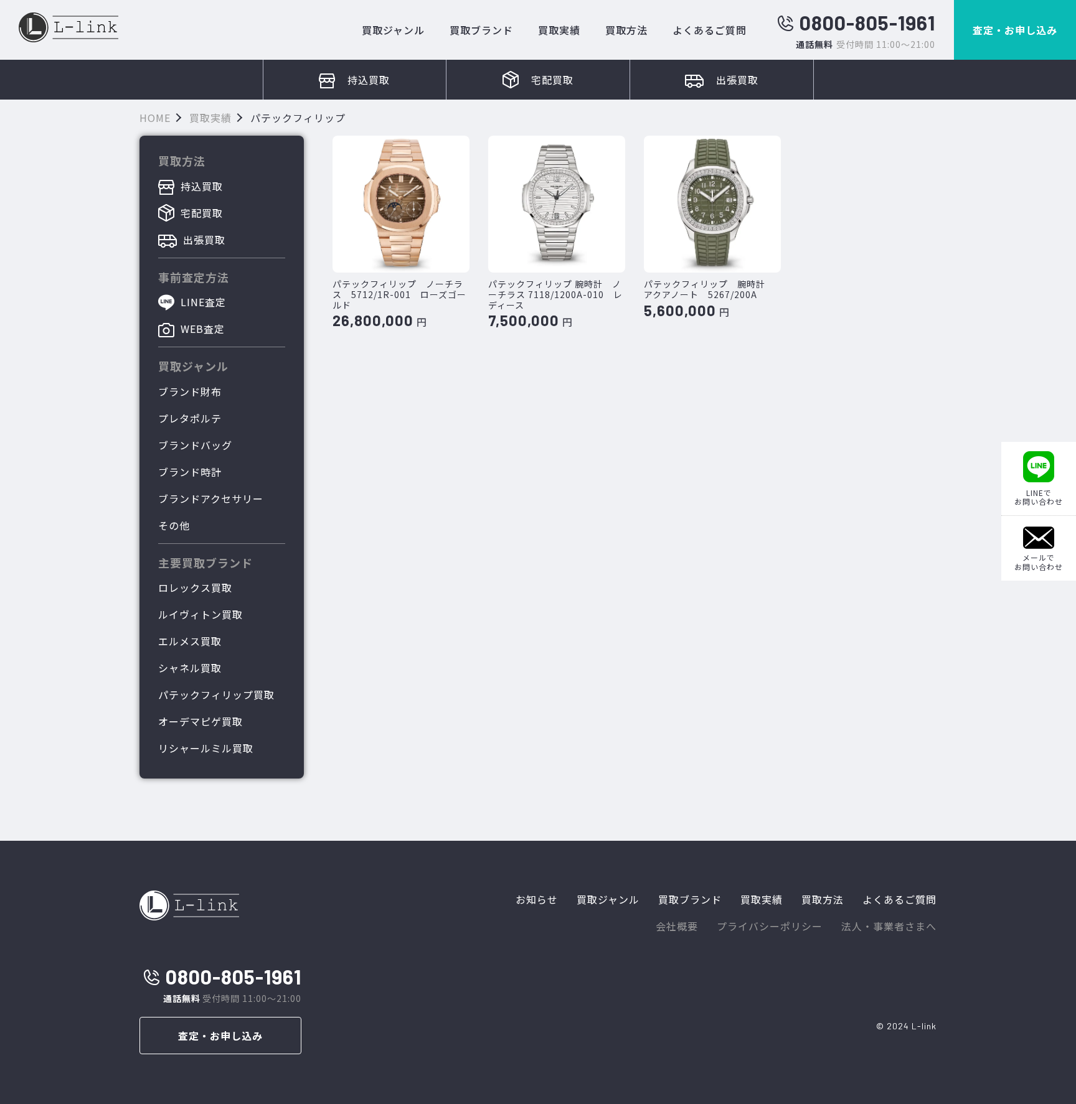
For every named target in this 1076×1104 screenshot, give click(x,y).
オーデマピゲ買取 (200, 721)
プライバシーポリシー (770, 926)
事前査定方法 (193, 277)
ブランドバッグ (195, 444)
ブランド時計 (190, 471)
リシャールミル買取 (205, 748)
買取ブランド (481, 29)
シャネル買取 (190, 667)
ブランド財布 (190, 391)
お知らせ (537, 899)
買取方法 (626, 29)
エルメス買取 (190, 641)
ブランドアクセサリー (210, 498)
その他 (174, 525)
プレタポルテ (190, 418)
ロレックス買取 (195, 587)
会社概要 (677, 926)
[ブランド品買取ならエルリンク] (68, 27)
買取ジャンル (393, 29)
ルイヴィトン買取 (200, 614)
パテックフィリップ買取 (216, 694)
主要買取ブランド (205, 562)
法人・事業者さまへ (889, 926)
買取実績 (559, 29)
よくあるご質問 (709, 29)
